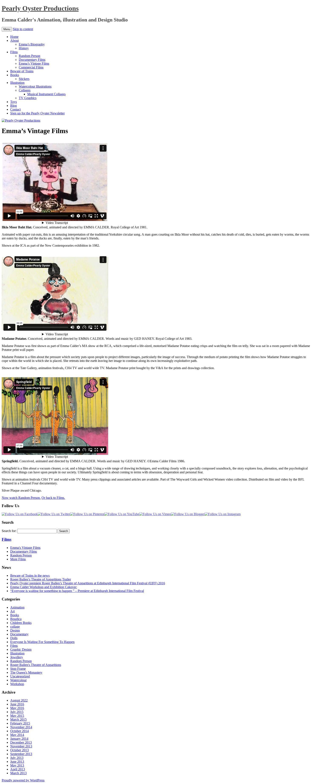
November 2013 (21, 746)
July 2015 (16, 712)
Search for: (9, 531)
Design (15, 630)
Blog (13, 105)
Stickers (24, 79)
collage (15, 626)
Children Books (21, 623)
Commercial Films (31, 67)
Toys (13, 102)
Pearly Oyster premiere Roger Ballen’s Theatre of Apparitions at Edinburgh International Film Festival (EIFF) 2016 (87, 583)
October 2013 (19, 750)
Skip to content (23, 29)
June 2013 (17, 761)
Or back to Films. (53, 497)
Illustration (17, 82)
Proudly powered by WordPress (23, 780)
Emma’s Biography (32, 44)
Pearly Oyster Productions (40, 8)
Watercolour (18, 680)
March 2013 (18, 773)
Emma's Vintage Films (25, 547)
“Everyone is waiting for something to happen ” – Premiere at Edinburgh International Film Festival (77, 591)
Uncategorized (20, 676)
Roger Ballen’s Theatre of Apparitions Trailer (40, 579)
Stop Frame (18, 668)
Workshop (17, 684)
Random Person (29, 56)
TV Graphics (27, 98)
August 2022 (19, 700)
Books (14, 75)
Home (14, 36)
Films (14, 52)
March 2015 (18, 719)
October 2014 (19, 731)
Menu (6, 29)
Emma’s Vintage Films (34, 63)
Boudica (16, 619)
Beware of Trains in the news (30, 575)
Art (12, 611)
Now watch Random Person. (21, 497)
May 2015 (17, 715)
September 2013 (21, 754)
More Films (18, 559)
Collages (24, 90)
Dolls (13, 638)
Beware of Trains (21, 71)
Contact (15, 109)
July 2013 (16, 758)
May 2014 (17, 735)
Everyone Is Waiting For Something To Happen (42, 642)
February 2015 (20, 723)
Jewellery (16, 657)
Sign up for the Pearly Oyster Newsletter (37, 113)
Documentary (19, 634)
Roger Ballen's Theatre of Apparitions (35, 665)
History (24, 48)
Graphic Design (21, 649)
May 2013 (17, 765)
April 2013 (17, 769)
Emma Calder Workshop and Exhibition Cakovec (43, 587)
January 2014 (19, 738)
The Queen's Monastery (26, 672)
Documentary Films (32, 59)
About (14, 40)
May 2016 (17, 708)
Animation (17, 607)
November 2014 (21, 727)
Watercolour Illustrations (35, 86)
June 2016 (17, 704)
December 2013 (21, 742)
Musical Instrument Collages (46, 94)
